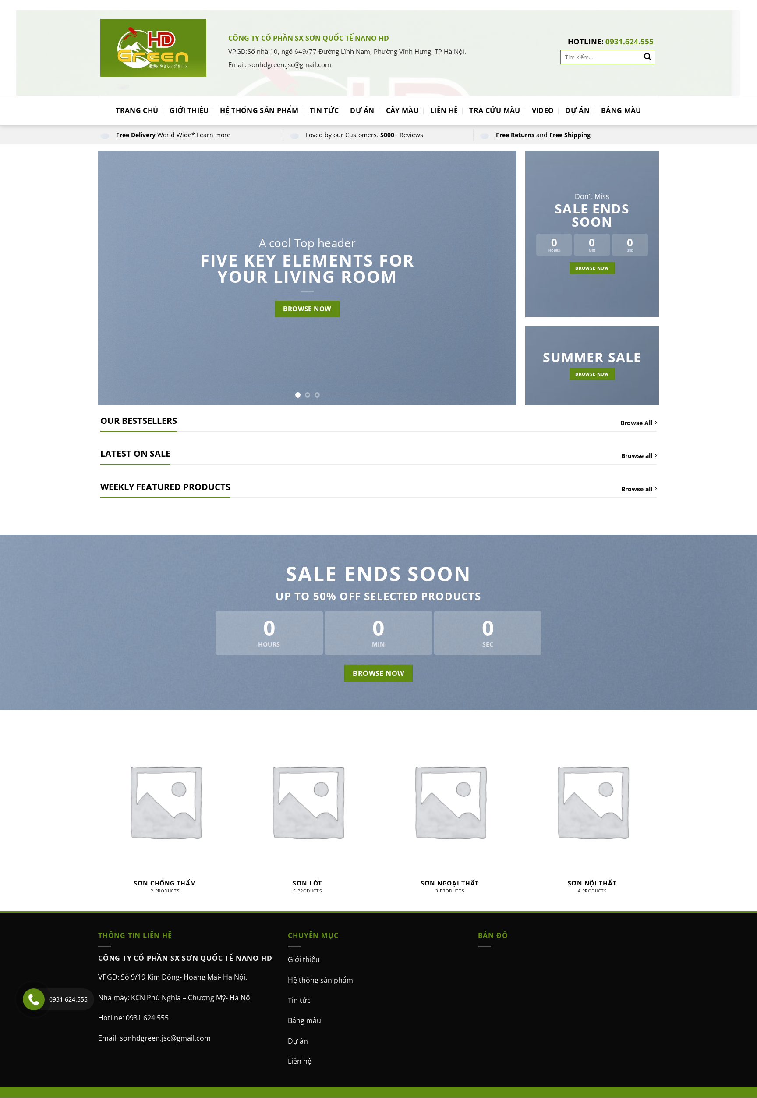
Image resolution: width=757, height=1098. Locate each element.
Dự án (298, 1041)
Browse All (636, 423)
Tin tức (299, 1000)
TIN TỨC (324, 110)
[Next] (497, 277)
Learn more (213, 135)
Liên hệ (299, 1061)
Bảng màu (304, 1020)
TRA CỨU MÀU (494, 110)
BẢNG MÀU (621, 110)
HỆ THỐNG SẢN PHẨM (259, 110)
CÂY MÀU (402, 110)
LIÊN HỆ (444, 110)
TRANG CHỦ (137, 110)
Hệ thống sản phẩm (320, 980)
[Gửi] (647, 57)
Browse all (636, 455)
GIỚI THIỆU (189, 110)
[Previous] (117, 277)
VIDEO (543, 110)
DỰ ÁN (362, 110)
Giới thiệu (304, 959)
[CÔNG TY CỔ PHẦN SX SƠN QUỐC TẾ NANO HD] (153, 47)
